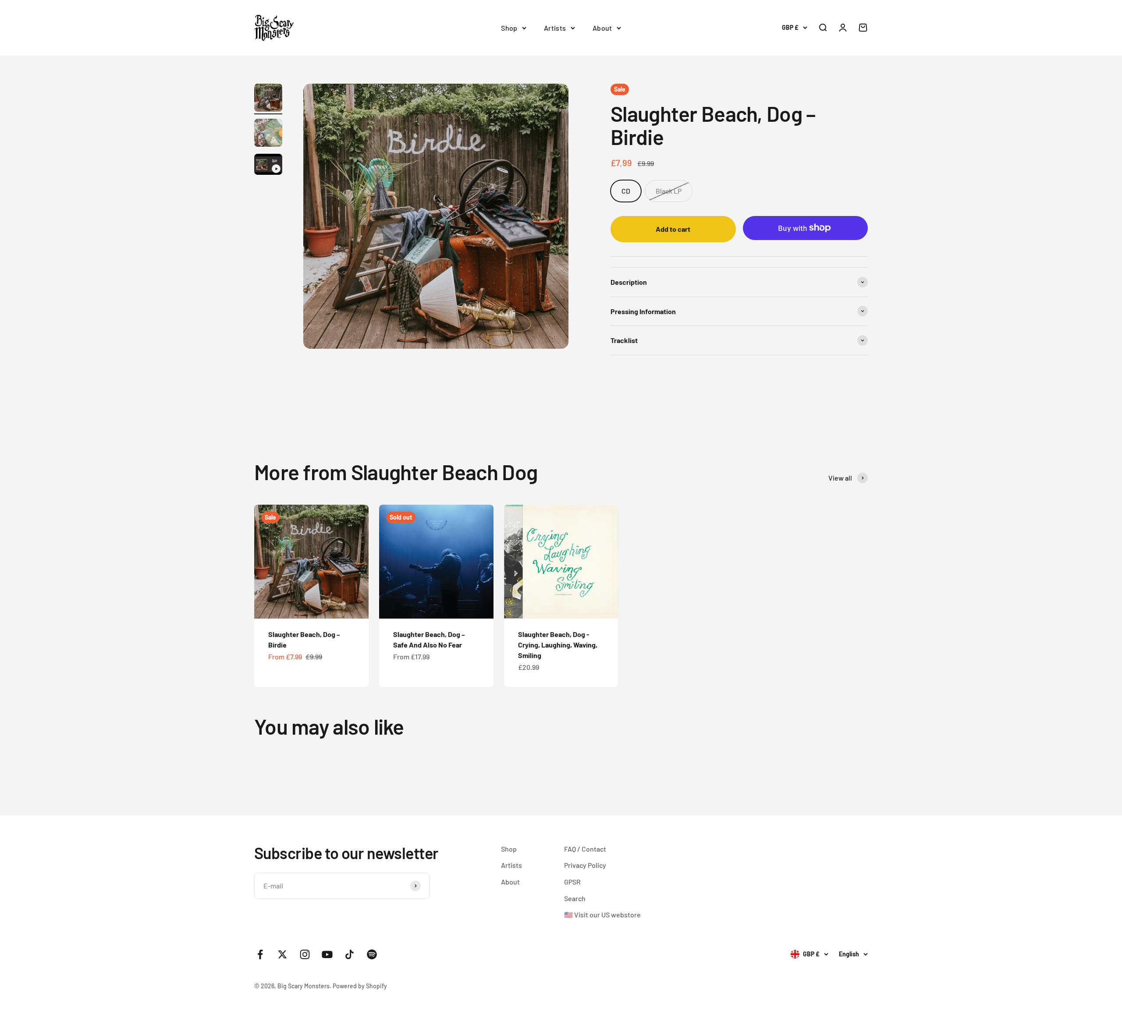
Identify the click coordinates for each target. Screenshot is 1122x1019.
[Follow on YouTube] (327, 954)
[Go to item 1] (268, 99)
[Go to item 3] (268, 165)
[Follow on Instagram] (305, 954)
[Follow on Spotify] (372, 954)
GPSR (572, 881)
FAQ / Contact (585, 849)
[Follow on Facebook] (260, 954)
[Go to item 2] (268, 134)
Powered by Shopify (360, 986)
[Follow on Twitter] (282, 954)
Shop (509, 28)
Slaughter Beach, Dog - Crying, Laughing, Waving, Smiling (557, 644)
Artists (555, 28)
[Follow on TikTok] (349, 954)
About (602, 28)
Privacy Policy (585, 865)
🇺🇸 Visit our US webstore (602, 914)
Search (575, 898)
